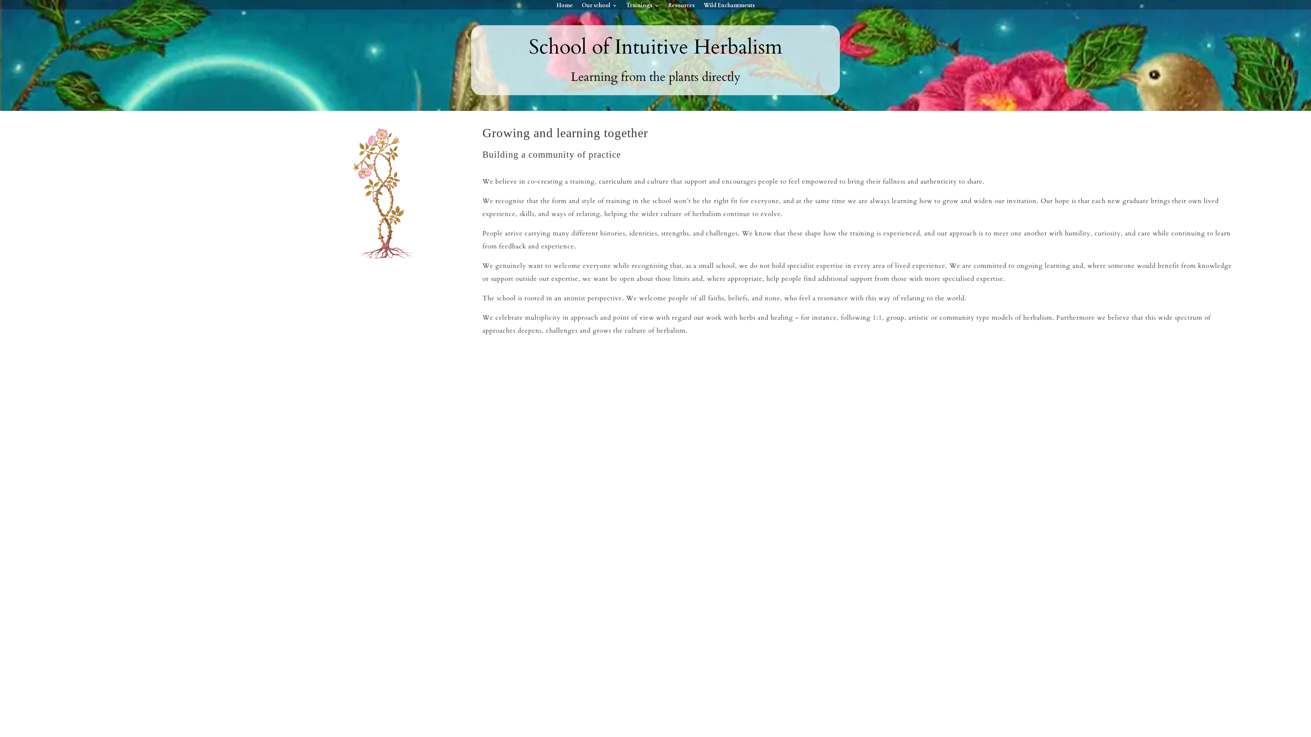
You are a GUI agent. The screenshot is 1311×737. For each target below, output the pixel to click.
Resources (681, 6)
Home (564, 6)
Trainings (639, 6)
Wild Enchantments (729, 6)
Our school (596, 6)
